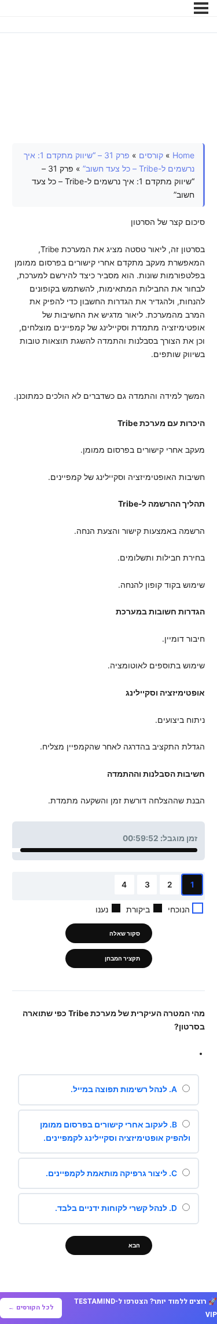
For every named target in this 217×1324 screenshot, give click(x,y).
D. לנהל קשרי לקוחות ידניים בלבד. (117, 1208)
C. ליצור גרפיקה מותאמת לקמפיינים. (112, 1173)
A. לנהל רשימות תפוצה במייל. (125, 1089)
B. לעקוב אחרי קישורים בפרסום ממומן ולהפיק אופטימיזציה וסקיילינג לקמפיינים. (115, 1131)
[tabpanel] (108, 475)
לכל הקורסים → (31, 1307)
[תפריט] (201, 8)
